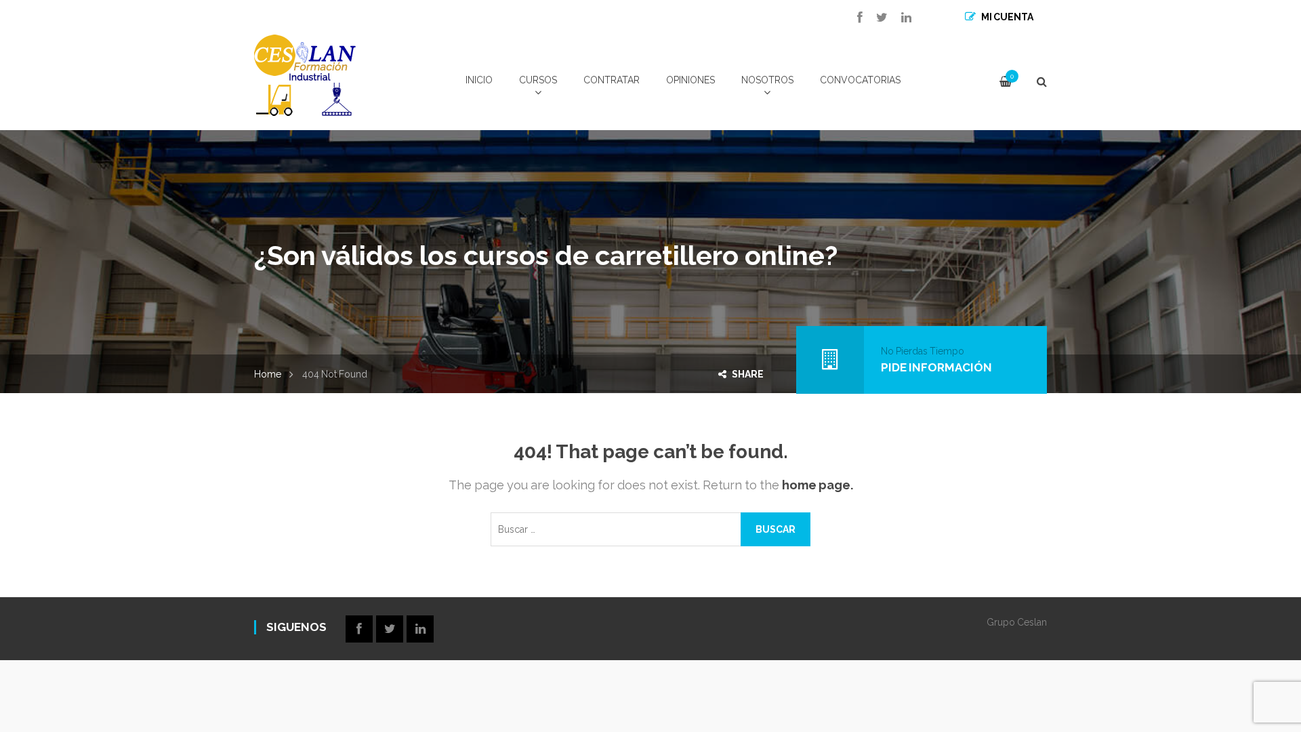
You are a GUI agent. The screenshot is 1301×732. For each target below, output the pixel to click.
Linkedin (899, 18)
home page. (817, 485)
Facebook (853, 18)
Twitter (875, 18)
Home (267, 374)
